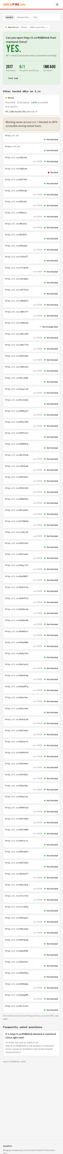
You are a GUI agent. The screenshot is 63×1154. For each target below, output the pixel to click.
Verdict (9, 17)
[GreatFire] (14, 4)
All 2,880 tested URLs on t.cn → (21, 111)
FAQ (35, 17)
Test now (13, 78)
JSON (23, 1061)
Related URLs (23, 17)
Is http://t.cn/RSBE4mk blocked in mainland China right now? (30, 1036)
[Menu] (57, 4)
